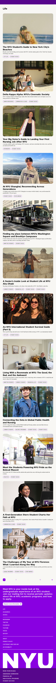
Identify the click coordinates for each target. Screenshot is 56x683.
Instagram (6, 619)
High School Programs (11, 678)
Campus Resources (8, 101)
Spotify (5, 633)
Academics (6, 612)
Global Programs (8, 571)
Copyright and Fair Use (11, 644)
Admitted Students (8, 243)
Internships (7, 148)
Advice (5, 615)
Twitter (5, 622)
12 (40, 579)
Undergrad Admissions (10, 673)
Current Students (8, 289)
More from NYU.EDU (9, 671)
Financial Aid (7, 676)
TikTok (5, 631)
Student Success (9, 681)
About (5, 638)
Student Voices (14, 56)
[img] (28, 28)
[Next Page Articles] (52, 579)
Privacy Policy (8, 641)
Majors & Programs (21, 429)
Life (4, 609)
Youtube (5, 628)
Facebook (6, 625)
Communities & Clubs (21, 101)
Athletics (6, 477)
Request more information (11, 604)
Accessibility (7, 647)
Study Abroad (17, 196)
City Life (6, 56)
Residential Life (20, 289)
